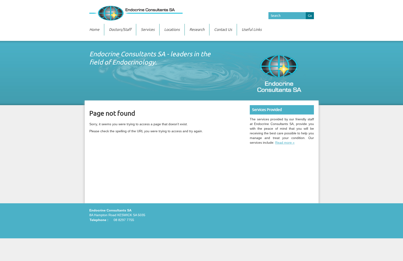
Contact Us (223, 29)
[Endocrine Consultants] (201, 13)
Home (94, 29)
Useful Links (252, 29)
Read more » (285, 142)
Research (197, 29)
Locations (172, 29)
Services (148, 29)
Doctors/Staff (120, 29)
